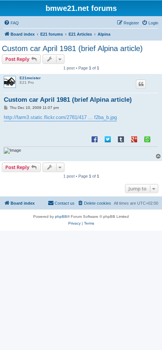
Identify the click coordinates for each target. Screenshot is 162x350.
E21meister (30, 78)
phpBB (61, 216)
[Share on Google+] (134, 139)
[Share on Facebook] (95, 139)
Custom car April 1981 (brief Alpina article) (72, 48)
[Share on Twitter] (108, 139)
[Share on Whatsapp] (147, 139)
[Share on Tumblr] (121, 139)
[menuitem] (11, 22)
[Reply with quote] (141, 84)
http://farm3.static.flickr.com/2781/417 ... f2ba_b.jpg (60, 117)
